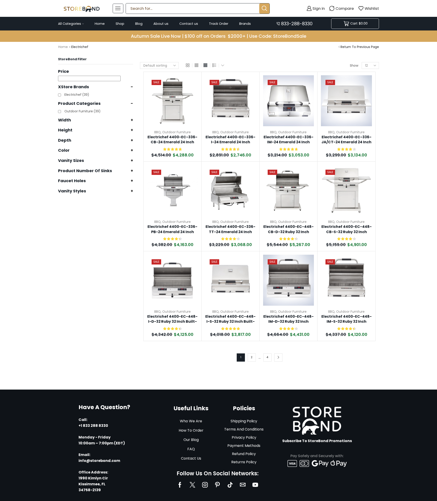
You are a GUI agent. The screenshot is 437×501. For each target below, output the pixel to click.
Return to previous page (359, 47)
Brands (245, 23)
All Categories (69, 23)
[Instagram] (205, 485)
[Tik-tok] (230, 485)
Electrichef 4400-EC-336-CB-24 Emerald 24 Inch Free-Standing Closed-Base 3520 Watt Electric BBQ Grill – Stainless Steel (172, 140)
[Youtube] (255, 485)
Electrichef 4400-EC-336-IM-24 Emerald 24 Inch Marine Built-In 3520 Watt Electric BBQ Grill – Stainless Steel (288, 140)
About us (160, 23)
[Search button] (264, 8)
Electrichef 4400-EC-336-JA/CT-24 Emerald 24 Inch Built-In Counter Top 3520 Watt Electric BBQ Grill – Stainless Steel (346, 140)
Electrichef (76, 94)
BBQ (157, 132)
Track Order (218, 23)
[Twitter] (192, 485)
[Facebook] (180, 485)
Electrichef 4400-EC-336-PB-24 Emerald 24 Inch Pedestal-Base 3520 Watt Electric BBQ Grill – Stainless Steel (172, 229)
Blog (138, 23)
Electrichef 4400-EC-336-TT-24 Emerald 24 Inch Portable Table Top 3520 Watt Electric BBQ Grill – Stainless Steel (230, 229)
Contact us (188, 23)
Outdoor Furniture (176, 132)
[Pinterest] (217, 485)
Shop (120, 23)
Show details (189, 96)
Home (100, 23)
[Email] (243, 485)
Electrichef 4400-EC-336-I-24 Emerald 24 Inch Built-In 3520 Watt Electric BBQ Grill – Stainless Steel (230, 140)
